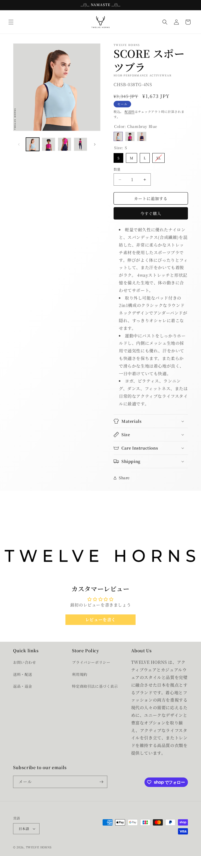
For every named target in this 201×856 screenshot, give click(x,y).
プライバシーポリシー (91, 662)
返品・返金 (22, 686)
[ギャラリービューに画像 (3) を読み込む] (64, 144)
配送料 (130, 111)
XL (158, 156)
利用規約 (79, 674)
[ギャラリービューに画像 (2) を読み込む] (48, 144)
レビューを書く (100, 620)
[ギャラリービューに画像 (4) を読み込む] (80, 144)
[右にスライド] (94, 144)
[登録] (101, 782)
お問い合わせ (24, 662)
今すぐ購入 (150, 213)
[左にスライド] (19, 144)
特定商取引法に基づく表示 (95, 686)
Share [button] (124, 477)
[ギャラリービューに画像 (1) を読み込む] (32, 144)
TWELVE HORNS (39, 847)
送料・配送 (22, 674)
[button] (11, 22)
